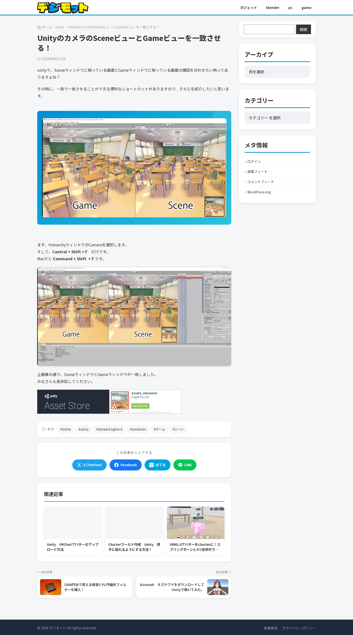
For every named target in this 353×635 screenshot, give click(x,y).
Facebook (129, 464)
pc (290, 7)
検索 (303, 29)
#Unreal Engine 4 (109, 429)
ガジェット (248, 7)
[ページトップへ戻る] (340, 616)
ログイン (254, 161)
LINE (188, 464)
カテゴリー (259, 100)
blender (272, 7)
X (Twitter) (92, 464)
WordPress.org (259, 192)
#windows (138, 429)
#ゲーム (159, 429)
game (306, 7)
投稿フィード (257, 171)
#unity (84, 429)
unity (60, 27)
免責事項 (270, 628)
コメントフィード (260, 181)
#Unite (65, 429)
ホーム (47, 27)
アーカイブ (259, 54)
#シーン (178, 429)
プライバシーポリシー (299, 628)
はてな (161, 464)
